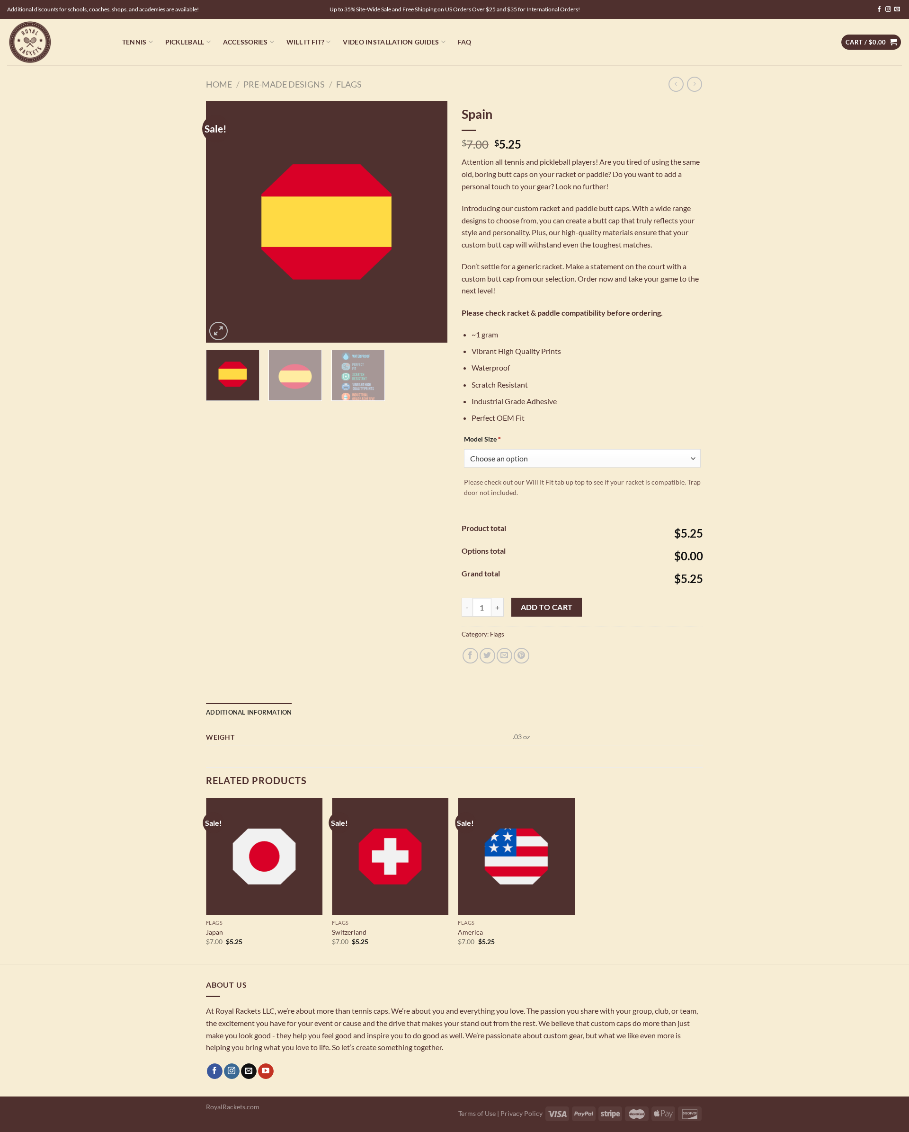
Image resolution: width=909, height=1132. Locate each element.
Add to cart (547, 607)
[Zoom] (218, 331)
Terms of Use (477, 1113)
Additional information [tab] (249, 712)
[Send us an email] (897, 9)
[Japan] (264, 856)
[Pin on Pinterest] (521, 655)
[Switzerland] (390, 856)
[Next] (430, 221)
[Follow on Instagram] (888, 9)
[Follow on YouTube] (266, 1071)
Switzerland (349, 932)
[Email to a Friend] (504, 655)
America (470, 932)
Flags (349, 84)
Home (219, 84)
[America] (516, 856)
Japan (214, 932)
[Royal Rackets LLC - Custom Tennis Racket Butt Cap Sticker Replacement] (54, 42)
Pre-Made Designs (284, 84)
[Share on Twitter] (487, 655)
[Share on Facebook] (470, 655)
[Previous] (222, 221)
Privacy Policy (521, 1113)
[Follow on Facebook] (879, 9)
